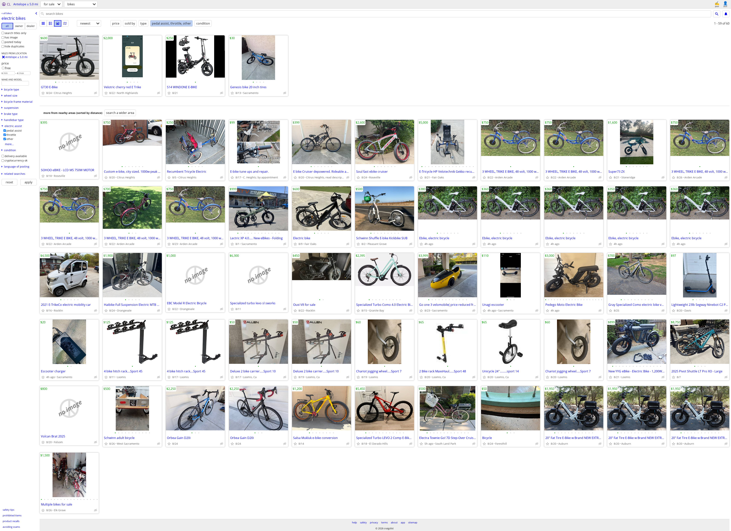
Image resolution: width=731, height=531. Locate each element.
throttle (11, 135)
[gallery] (57, 23)
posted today (13, 42)
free (8, 68)
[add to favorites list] (43, 93)
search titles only (15, 33)
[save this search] (725, 13)
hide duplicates (14, 46)
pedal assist (14, 130)
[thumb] (50, 23)
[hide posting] (95, 93)
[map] (65, 23)
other (9, 139)
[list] (43, 23)
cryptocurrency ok (16, 160)
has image (11, 37)
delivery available (16, 156)
